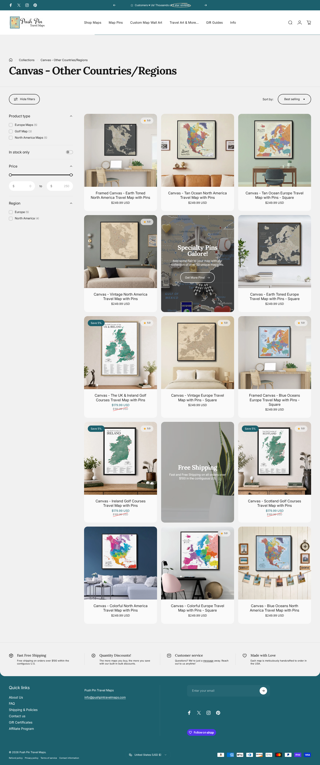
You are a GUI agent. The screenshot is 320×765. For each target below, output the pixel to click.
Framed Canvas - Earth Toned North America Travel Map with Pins (120, 195)
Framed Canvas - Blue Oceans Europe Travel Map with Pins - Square (274, 400)
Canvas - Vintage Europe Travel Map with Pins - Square (197, 397)
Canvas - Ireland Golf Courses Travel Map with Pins (121, 503)
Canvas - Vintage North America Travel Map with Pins (120, 296)
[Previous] (114, 5)
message (208, 660)
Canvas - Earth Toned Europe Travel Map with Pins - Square (275, 296)
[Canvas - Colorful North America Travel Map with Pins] (120, 563)
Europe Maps (26, 125)
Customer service (189, 655)
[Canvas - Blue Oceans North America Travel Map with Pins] (274, 563)
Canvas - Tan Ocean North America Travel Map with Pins (197, 195)
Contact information (69, 758)
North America (27, 218)
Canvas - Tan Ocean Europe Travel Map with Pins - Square (275, 195)
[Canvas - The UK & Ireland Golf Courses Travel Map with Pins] (120, 352)
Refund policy (16, 758)
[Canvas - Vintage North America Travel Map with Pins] (120, 251)
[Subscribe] (263, 690)
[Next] (205, 5)
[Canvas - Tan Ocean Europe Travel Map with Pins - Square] (274, 150)
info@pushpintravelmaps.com (105, 697)
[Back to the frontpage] (11, 60)
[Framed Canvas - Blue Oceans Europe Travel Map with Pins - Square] (274, 352)
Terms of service (49, 758)
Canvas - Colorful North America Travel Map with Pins (121, 608)
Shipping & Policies (23, 710)
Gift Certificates (20, 722)
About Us (16, 697)
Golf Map (23, 131)
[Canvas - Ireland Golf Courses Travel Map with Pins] (120, 458)
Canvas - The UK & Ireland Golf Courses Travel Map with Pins (120, 397)
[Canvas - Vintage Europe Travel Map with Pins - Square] (197, 352)
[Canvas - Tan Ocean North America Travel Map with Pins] (197, 150)
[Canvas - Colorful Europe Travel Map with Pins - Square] (197, 563)
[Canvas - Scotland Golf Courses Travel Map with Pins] (274, 458)
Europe (22, 212)
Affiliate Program (21, 729)
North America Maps (31, 137)
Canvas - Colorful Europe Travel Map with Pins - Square (197, 608)
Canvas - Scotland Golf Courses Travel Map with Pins (274, 503)
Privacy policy (31, 758)
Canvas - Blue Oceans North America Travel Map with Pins (274, 608)
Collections (26, 60)
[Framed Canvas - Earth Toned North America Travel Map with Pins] (120, 150)
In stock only (19, 152)
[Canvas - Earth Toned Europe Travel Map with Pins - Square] (274, 251)
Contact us (17, 716)
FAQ (12, 703)
